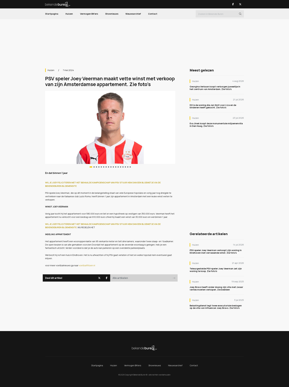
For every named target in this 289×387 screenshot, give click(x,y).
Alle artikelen (120, 278)
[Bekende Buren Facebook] (233, 4)
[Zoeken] (240, 13)
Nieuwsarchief (133, 13)
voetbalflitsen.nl (87, 265)
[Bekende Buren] (57, 4)
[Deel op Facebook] (106, 278)
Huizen (69, 13)
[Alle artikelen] (130, 167)
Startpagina (51, 13)
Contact (152, 13)
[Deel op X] (99, 278)
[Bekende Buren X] (240, 4)
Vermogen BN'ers (89, 13)
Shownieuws (111, 13)
